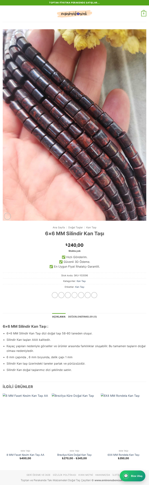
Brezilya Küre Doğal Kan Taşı (74, 454)
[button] (5, 13)
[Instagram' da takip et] (61, 295)
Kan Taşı (91, 227)
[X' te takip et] (75, 295)
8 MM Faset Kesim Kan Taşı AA (25, 454)
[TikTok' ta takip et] (68, 295)
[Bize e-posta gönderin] (81, 295)
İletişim (117, 475)
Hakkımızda (102, 475)
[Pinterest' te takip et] (94, 295)
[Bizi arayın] (88, 295)
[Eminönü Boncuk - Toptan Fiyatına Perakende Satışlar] (74, 13)
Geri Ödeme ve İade (39, 475)
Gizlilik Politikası (64, 475)
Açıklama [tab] (59, 316)
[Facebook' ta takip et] (55, 295)
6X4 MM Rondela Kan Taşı (123, 454)
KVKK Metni (85, 475)
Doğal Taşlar (75, 227)
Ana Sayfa (59, 227)
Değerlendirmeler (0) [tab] (82, 316)
